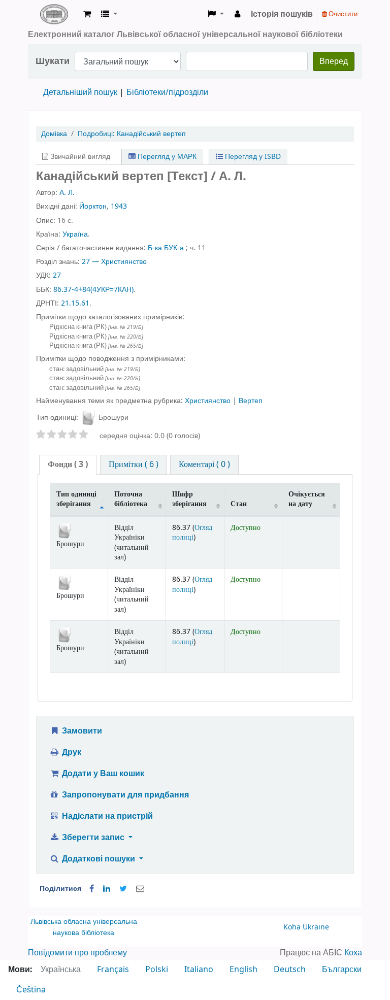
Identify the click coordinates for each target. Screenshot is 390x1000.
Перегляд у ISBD (252, 156)
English (243, 969)
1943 (119, 206)
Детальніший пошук (80, 92)
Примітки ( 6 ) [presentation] (133, 464)
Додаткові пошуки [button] (98, 859)
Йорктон (93, 206)
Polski (156, 969)
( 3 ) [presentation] (68, 464)
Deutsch (290, 969)
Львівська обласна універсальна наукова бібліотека (83, 927)
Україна (75, 234)
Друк (70, 752)
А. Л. (67, 192)
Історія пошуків (282, 14)
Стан (239, 503)
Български (342, 969)
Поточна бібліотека (130, 499)
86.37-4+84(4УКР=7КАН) (93, 289)
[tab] (67, 465)
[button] (87, 14)
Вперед (333, 61)
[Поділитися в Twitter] (123, 888)
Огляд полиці (192, 532)
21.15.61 (75, 303)
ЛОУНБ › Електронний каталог (53, 14)
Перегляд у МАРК (166, 156)
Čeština (31, 990)
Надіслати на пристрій (106, 816)
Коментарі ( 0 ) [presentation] (204, 464)
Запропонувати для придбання (124, 795)
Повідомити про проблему (77, 953)
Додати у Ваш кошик (102, 774)
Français (113, 969)
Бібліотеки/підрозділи (167, 92)
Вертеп (251, 400)
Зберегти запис (93, 837)
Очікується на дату (306, 499)
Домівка (54, 133)
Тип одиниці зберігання (76, 499)
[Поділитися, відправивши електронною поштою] (140, 888)
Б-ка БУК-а (166, 248)
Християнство (209, 400)
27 (57, 275)
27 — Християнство (114, 261)
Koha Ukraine (306, 927)
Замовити (81, 731)
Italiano (198, 969)
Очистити (342, 14)
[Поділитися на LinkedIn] (107, 888)
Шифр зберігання (189, 499)
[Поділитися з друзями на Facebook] (92, 888)
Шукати (53, 61)
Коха (353, 953)
